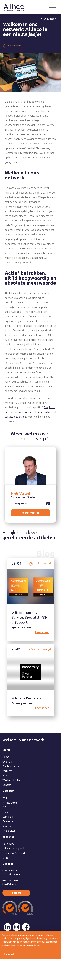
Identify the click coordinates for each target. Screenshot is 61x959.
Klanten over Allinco (13, 766)
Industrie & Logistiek (13, 848)
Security (6, 826)
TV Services (8, 830)
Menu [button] (52, 7)
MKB (5, 857)
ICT (4, 807)
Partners (7, 770)
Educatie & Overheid (13, 853)
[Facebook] (26, 927)
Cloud (5, 812)
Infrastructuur (10, 802)
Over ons (7, 761)
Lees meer (42, 632)
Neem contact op (31, 513)
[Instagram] (16, 927)
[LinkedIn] (7, 927)
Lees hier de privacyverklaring (25, 945)
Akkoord (9, 954)
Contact (6, 784)
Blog (5, 775)
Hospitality (8, 843)
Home (14, 5)
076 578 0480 (10, 880)
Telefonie (7, 821)
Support (16, 892)
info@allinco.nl (10, 884)
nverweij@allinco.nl (19, 504)
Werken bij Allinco (12, 780)
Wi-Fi (5, 798)
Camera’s (7, 816)
